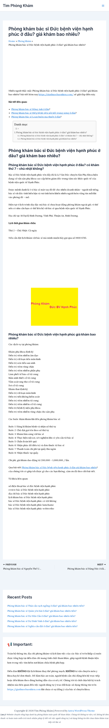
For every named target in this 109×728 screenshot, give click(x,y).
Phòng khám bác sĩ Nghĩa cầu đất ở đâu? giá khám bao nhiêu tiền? (42, 626)
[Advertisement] (54, 69)
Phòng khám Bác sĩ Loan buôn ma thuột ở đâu (35, 116)
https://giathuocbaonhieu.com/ (56, 94)
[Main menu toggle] (103, 6)
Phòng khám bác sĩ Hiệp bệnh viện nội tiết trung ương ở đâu (43, 112)
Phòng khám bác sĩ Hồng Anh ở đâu (30, 109)
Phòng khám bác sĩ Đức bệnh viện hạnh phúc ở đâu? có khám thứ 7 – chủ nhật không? (56, 135)
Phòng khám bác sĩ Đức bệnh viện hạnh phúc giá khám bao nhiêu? (49, 139)
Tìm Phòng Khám (18, 5)
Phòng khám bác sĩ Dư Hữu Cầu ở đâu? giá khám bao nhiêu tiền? (41, 616)
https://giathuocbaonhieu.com (24, 689)
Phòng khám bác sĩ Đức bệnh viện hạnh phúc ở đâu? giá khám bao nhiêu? (51, 132)
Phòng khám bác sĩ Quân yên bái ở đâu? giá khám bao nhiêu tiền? (42, 610)
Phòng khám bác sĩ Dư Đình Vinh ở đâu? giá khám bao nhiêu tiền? (42, 621)
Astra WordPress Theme (81, 710)
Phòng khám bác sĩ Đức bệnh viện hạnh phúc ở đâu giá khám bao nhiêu (59, 467)
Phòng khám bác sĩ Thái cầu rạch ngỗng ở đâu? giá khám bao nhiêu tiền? (46, 605)
